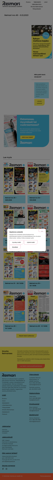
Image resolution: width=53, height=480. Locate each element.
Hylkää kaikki (31, 242)
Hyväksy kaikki (16, 242)
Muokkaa (15, 247)
